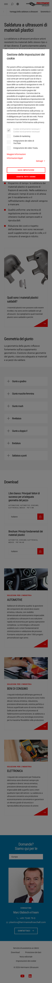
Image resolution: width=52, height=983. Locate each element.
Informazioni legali (15, 158)
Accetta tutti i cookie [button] (26, 177)
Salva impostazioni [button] (26, 170)
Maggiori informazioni (16, 154)
